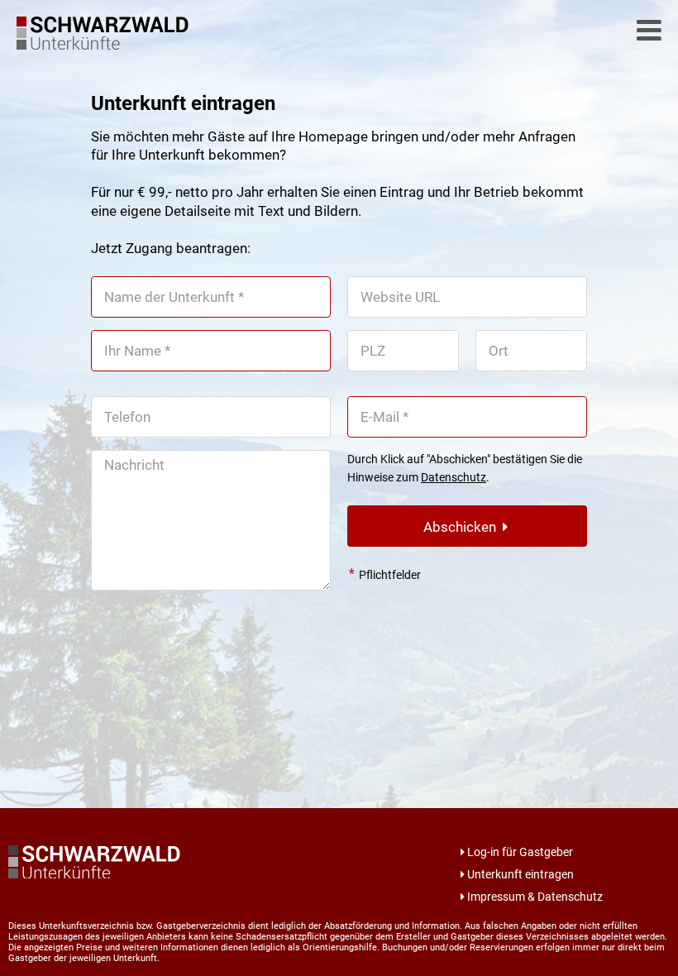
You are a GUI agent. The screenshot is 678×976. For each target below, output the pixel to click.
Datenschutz (453, 477)
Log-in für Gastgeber (520, 852)
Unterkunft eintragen (520, 874)
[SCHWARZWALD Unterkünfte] (107, 44)
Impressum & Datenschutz (535, 896)
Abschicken (463, 527)
